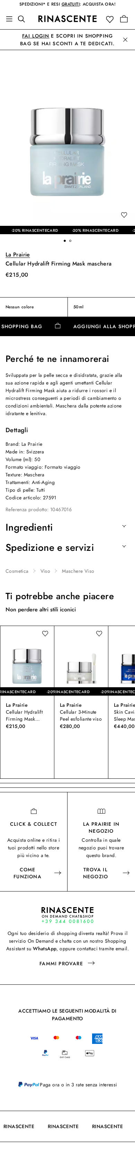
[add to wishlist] (123, 215)
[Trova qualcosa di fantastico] (23, 18)
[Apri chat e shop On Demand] (67, 915)
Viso (45, 571)
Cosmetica (17, 571)
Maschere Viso (78, 571)
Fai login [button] (36, 35)
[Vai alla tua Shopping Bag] (123, 18)
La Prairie (18, 255)
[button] (111, 19)
